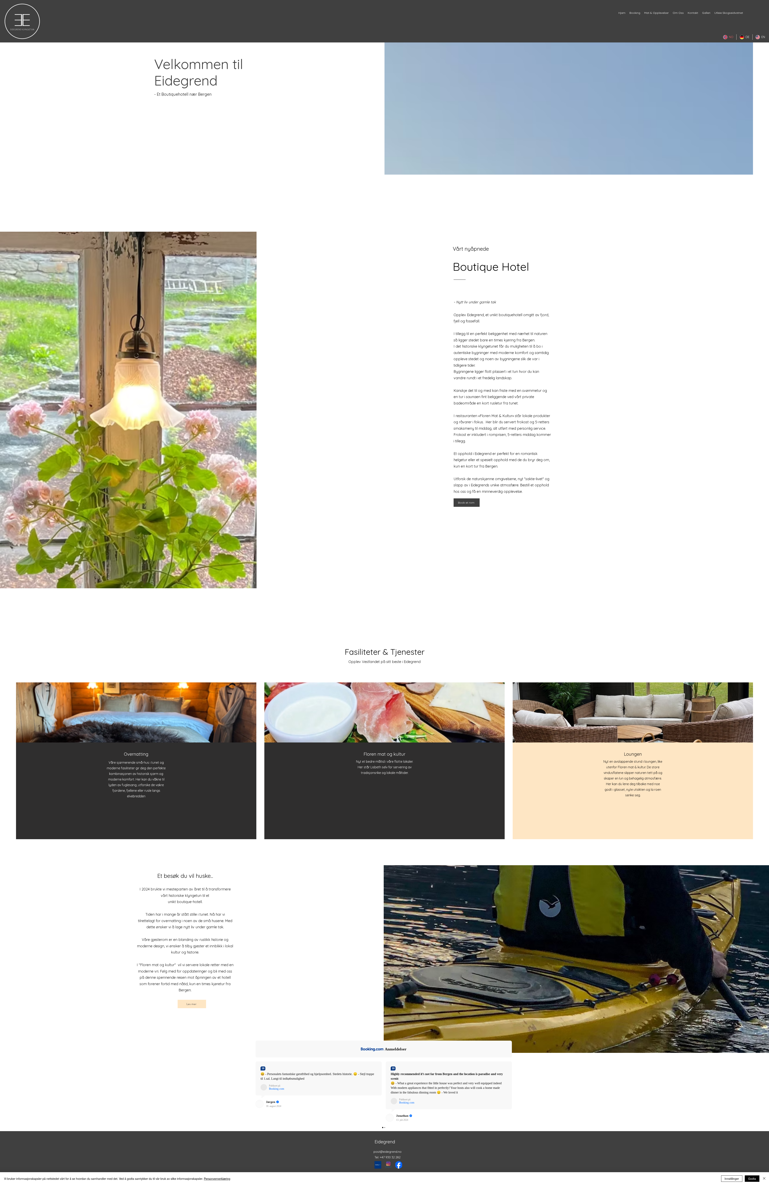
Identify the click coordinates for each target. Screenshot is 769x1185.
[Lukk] (764, 1178)
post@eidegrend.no (387, 1152)
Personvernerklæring (217, 1179)
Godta (752, 1179)
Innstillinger (732, 1179)
